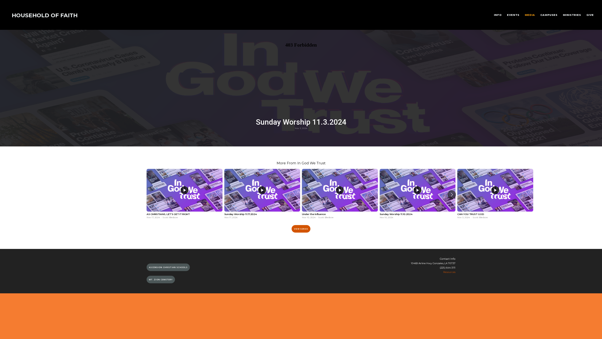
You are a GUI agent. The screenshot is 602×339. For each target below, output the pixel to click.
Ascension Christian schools (168, 267)
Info (498, 14)
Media (530, 14)
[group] (184, 194)
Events (513, 14)
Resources (449, 272)
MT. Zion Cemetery (161, 279)
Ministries (572, 14)
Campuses (549, 14)
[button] (452, 194)
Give (590, 14)
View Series (301, 228)
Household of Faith (45, 15)
